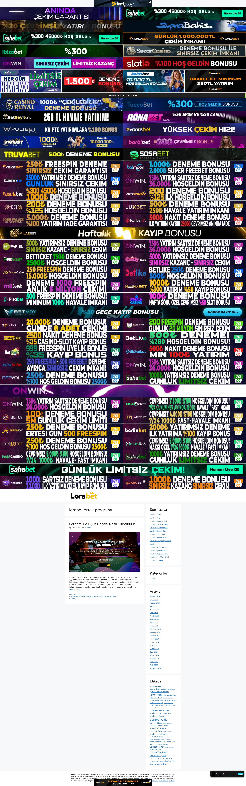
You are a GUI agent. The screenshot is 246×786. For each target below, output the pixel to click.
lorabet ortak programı (78, 596)
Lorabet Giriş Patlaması (159, 554)
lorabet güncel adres (168, 723)
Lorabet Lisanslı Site (158, 531)
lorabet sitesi (171, 741)
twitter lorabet (154, 761)
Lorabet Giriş (155, 518)
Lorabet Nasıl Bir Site (156, 737)
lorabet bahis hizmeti (168, 698)
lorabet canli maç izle (156, 703)
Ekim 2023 (154, 662)
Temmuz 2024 (155, 632)
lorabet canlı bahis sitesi (157, 705)
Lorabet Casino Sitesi (159, 710)
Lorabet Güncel (156, 723)
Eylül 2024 (154, 626)
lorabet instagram (158, 728)
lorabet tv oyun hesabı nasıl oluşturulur (106, 596)
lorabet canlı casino (171, 705)
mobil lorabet (167, 758)
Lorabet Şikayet (156, 759)
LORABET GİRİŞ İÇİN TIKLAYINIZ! (123, 95)
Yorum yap (74, 599)
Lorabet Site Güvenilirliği (159, 557)
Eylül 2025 (154, 600)
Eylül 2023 (154, 665)
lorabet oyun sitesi (168, 737)
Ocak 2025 (154, 613)
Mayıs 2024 (154, 639)
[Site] (61, 167)
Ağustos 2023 (155, 668)
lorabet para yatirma (155, 739)
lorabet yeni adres (155, 749)
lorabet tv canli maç (163, 744)
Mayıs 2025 (154, 606)
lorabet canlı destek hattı (156, 708)
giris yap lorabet (171, 689)
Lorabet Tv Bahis (156, 560)
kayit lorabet (156, 694)
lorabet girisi (166, 713)
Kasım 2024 (154, 619)
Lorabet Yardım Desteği (159, 524)
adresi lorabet (155, 686)
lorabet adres (170, 695)
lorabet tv (90, 596)
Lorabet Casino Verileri (158, 528)
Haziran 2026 (155, 596)
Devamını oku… (75, 589)
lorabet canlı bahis (168, 703)
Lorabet (73, 594)
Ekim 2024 (154, 623)
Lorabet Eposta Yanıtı (158, 551)
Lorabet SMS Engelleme (159, 534)
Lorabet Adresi (155, 515)
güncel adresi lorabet (159, 692)
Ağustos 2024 (155, 629)
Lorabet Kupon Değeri (158, 521)
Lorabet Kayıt (156, 731)
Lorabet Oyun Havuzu (158, 547)
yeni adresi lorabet (167, 761)
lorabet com (155, 713)
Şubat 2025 (154, 609)
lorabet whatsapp (169, 747)
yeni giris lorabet (158, 764)
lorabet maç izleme (158, 734)
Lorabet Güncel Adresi (159, 726)
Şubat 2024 (154, 649)
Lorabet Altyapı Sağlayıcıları (160, 541)
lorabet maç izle (167, 731)
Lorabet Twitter (157, 747)
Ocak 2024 (154, 652)
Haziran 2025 (155, 603)
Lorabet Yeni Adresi (159, 752)
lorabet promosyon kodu (158, 741)
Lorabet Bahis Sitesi (156, 700)
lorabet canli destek (170, 700)
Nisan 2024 (154, 642)
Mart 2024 (154, 645)
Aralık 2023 (154, 655)
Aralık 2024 (154, 616)
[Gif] (123, 233)
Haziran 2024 (155, 636)
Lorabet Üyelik (158, 755)
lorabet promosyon (165, 739)
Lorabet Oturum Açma (158, 537)
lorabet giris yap (157, 716)
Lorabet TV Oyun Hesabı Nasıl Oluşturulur (102, 524)
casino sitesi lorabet (158, 689)
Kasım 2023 (154, 659)
